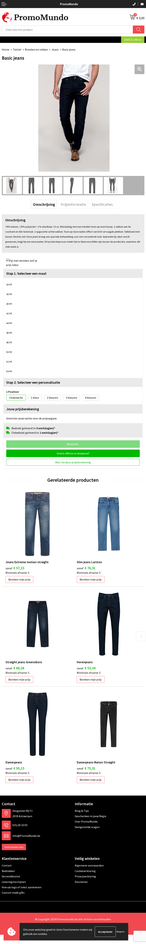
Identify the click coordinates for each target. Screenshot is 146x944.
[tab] (44, 204)
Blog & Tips (82, 811)
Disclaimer (81, 882)
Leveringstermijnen (14, 882)
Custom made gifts (13, 892)
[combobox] (67, 30)
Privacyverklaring (85, 876)
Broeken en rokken (36, 49)
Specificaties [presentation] (102, 204)
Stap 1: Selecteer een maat (26, 273)
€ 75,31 (86, 768)
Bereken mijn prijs (19, 579)
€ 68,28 (15, 668)
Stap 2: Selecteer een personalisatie (33, 382)
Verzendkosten (11, 876)
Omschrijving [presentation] (44, 204)
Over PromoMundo (86, 821)
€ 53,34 (86, 668)
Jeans (55, 49)
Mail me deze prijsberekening (73, 462)
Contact (7, 865)
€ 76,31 (86, 568)
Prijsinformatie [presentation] (73, 204)
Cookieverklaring (85, 871)
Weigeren (120, 931)
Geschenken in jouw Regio (90, 816)
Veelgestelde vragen (87, 827)
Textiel (17, 49)
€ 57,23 (15, 568)
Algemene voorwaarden (89, 865)
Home (5, 49)
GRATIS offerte (133, 39)
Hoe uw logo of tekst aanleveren (21, 887)
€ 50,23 (15, 768)
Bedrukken (8, 871)
